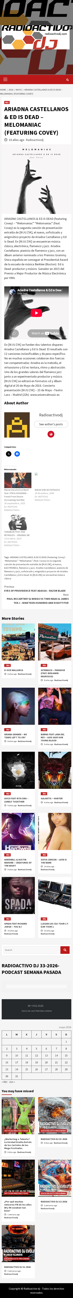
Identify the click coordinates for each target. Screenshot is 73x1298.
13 (46, 1055)
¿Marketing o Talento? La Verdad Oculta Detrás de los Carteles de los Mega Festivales (18, 1144)
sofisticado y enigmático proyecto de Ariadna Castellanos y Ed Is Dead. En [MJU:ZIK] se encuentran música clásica (36, 575)
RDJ (7, 102)
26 (36, 1069)
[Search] (67, 80)
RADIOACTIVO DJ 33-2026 (54, 1139)
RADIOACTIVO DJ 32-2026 (54, 1201)
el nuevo (56, 564)
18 (26, 1062)
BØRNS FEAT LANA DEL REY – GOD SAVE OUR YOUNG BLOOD (53, 737)
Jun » (12, 1081)
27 (46, 1069)
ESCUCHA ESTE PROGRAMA (53, 1130)
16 (6, 1062)
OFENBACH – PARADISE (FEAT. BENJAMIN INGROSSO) (53, 673)
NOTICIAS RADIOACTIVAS (16, 1130)
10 (16, 1055)
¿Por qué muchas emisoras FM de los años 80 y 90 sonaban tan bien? (18, 1206)
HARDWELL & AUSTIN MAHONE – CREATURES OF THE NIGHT (18, 862)
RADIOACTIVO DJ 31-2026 (17, 1267)
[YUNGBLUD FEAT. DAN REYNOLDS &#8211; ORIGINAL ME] (17, 522)
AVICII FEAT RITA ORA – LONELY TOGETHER (16, 800)
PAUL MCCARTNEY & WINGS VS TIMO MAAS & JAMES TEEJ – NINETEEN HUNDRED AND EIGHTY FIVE (38, 598)
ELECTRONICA (11, 567)
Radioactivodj (34, 140)
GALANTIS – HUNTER (52, 798)
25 (26, 1069)
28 (56, 1069)
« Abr (4, 1081)
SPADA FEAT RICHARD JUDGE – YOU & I (15, 925)
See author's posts (51, 424)
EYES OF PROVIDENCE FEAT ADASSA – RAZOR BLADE (35, 588)
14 (56, 1055)
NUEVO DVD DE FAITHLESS (47, 489)
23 (6, 1069)
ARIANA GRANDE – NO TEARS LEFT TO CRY (15, 736)
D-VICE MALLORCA (13, 670)
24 (16, 1069)
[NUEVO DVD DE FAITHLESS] (48, 480)
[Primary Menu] (4, 79)
